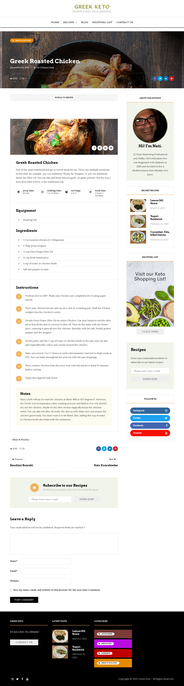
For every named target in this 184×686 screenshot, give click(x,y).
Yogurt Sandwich (156, 217)
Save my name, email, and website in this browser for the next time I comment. (57, 589)
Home (55, 22)
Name (14, 561)
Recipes (68, 22)
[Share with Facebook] (154, 78)
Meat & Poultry (20, 439)
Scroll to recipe (64, 97)
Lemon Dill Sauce (156, 202)
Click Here (150, 331)
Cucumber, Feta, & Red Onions (160, 233)
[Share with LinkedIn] (165, 78)
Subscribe (150, 379)
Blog (84, 22)
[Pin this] (171, 78)
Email (14, 570)
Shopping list (102, 22)
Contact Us (124, 22)
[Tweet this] (160, 78)
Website (14, 580)
